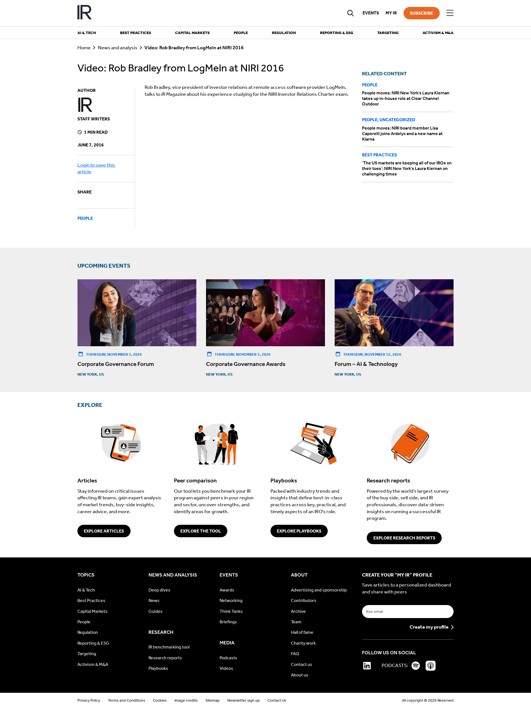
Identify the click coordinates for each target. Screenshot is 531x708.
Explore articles (104, 531)
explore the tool (200, 531)
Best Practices (379, 154)
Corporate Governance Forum (115, 364)
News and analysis (117, 48)
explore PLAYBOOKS (299, 531)
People (85, 218)
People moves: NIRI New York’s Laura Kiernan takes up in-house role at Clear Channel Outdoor (405, 98)
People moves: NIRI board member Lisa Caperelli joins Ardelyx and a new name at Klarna (402, 133)
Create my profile (429, 627)
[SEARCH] (350, 13)
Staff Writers (93, 119)
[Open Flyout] (450, 13)
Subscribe (421, 13)
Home (84, 48)
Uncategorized (397, 119)
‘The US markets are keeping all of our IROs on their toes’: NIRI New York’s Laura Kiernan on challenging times (407, 168)
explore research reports (404, 538)
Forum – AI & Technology (366, 364)
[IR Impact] (84, 13)
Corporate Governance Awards (245, 364)
